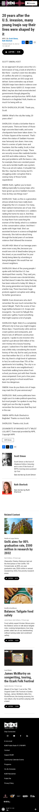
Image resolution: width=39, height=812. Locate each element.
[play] (3, 809)
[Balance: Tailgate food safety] (18, 596)
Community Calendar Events (14, 760)
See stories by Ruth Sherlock (22, 491)
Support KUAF (9, 755)
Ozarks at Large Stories (11, 538)
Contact (7, 750)
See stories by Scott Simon (25, 474)
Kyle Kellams (8, 558)
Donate (32, 3)
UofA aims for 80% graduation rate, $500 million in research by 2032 (18, 547)
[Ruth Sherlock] (7, 487)
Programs (7, 764)
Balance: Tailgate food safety (18, 613)
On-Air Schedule (9, 769)
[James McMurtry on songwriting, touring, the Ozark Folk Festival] (18, 658)
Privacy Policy (9, 783)
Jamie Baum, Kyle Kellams (12, 620)
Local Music (8, 670)
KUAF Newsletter (10, 774)
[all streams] (36, 809)
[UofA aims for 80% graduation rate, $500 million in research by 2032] (18, 526)
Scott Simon (13, 38)
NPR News (8, 440)
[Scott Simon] (7, 459)
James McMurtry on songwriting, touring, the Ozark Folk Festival (19, 677)
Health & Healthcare (10, 608)
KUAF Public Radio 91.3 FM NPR (15, 745)
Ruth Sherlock (7, 41)
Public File (7, 778)
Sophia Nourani (9, 686)
